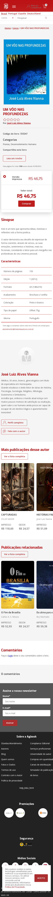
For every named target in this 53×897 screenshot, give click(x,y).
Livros (16, 28)
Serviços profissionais (40, 748)
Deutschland (33, 13)
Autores (5, 748)
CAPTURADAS (9, 514)
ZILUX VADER (7, 519)
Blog (3, 754)
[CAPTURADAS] (17, 487)
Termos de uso (8, 770)
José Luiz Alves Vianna (19, 123)
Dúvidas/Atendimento (11, 743)
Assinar (10, 722)
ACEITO (41, 878)
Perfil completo (15, 422)
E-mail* (6, 708)
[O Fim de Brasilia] (17, 585)
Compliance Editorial (40, 743)
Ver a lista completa (14, 456)
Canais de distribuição (40, 764)
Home (8, 28)
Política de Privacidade (15, 887)
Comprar (26, 203)
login (10, 655)
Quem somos (7, 759)
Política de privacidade (11, 780)
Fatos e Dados (8, 764)
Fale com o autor (16, 431)
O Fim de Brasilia (10, 612)
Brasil (4, 13)
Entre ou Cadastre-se (36, 6)
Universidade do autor (40, 754)
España (22, 13)
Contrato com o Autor (11, 775)
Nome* (6, 696)
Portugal (12, 13)
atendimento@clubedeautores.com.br (18, 329)
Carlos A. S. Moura (10, 616)
